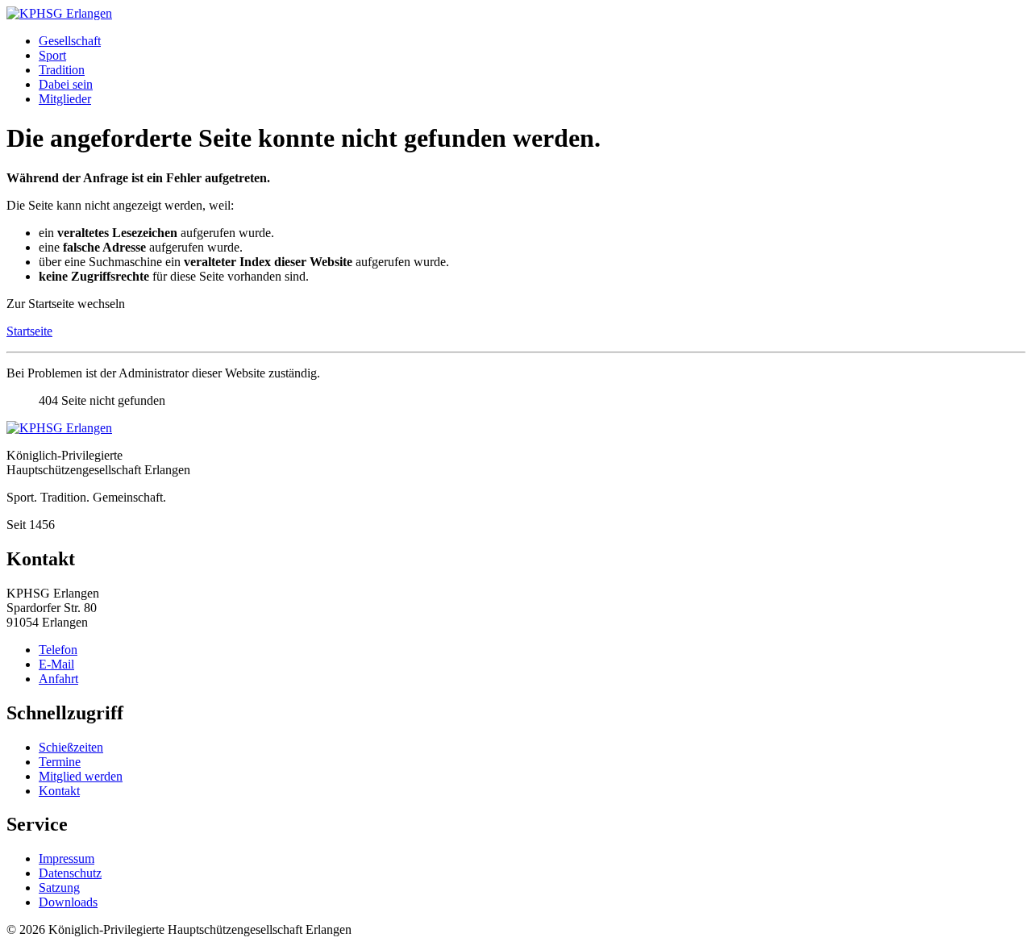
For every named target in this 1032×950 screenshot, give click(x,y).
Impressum (66, 858)
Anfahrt (58, 678)
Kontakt (59, 791)
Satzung (59, 887)
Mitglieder (65, 99)
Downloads (68, 902)
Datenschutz (70, 873)
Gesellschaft (70, 41)
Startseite (29, 331)
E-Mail (56, 664)
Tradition (62, 70)
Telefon (58, 649)
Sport (52, 55)
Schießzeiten (71, 747)
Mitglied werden (81, 776)
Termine (60, 762)
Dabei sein (66, 84)
